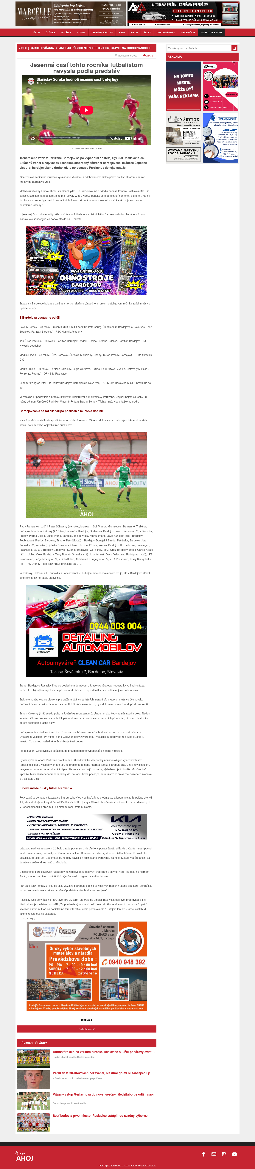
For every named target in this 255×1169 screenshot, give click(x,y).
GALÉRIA (66, 32)
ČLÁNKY (50, 32)
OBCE (134, 32)
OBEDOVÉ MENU (166, 32)
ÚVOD (36, 32)
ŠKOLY (147, 32)
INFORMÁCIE (188, 32)
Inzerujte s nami (211, 32)
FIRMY (122, 32)
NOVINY (81, 32)
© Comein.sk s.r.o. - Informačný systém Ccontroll (131, 1165)
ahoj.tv (102, 1165)
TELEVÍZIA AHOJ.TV (102, 32)
